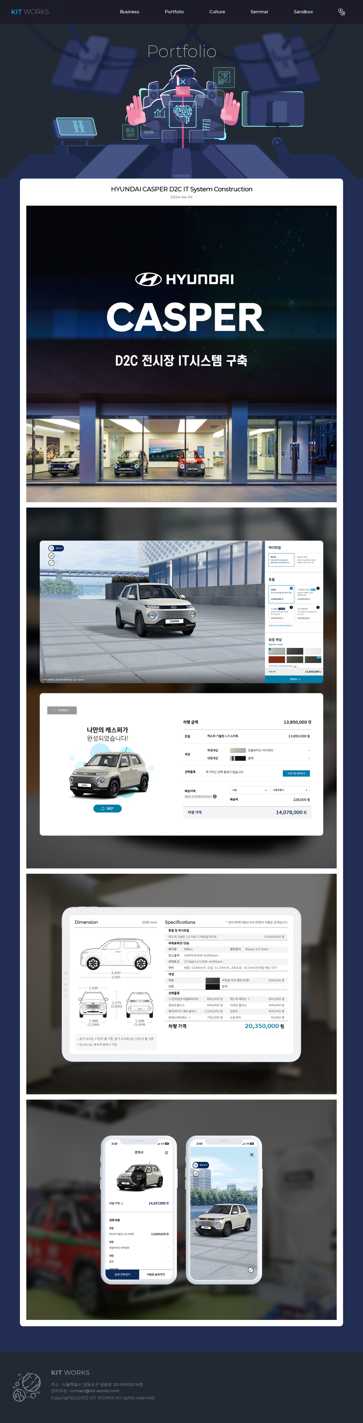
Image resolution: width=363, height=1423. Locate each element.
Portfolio (174, 11)
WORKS (30, 12)
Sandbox (303, 11)
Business (129, 11)
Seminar (259, 11)
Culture (217, 11)
